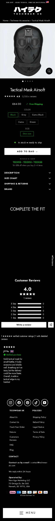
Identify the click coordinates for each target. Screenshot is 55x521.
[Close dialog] (52, 247)
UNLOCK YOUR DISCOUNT (40, 277)
